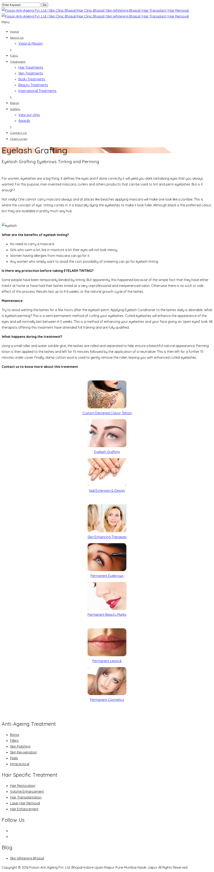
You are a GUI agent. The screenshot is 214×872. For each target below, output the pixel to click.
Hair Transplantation (26, 797)
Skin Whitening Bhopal (27, 858)
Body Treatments (31, 79)
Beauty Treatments (33, 85)
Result (14, 103)
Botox (14, 735)
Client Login (18, 139)
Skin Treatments (30, 73)
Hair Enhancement (24, 809)
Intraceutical (19, 764)
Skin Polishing (20, 746)
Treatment (17, 61)
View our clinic (29, 115)
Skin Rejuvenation (23, 752)
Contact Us (18, 133)
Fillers (14, 740)
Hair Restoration (22, 786)
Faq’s (14, 55)
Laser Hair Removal (25, 803)
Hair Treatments (30, 67)
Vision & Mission (30, 43)
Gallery (15, 109)
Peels (14, 758)
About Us (17, 37)
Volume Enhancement (27, 791)
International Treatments (37, 91)
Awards (24, 121)
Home (14, 31)
